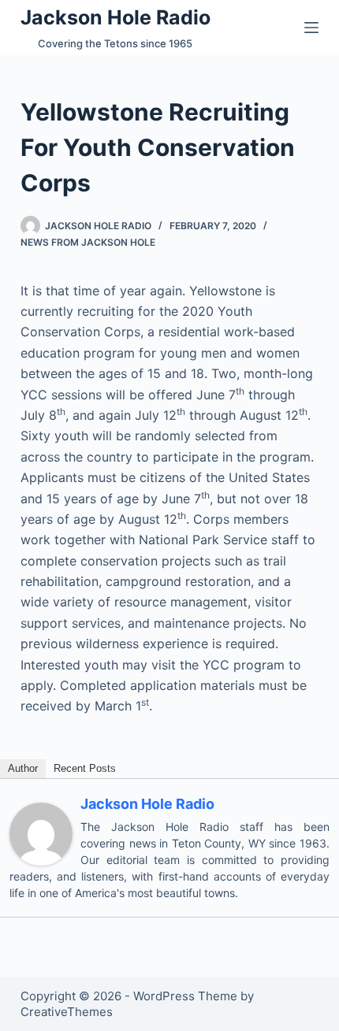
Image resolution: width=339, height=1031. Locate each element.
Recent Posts (85, 768)
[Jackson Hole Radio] (41, 832)
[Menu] (311, 27)
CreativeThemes (66, 1011)
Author (23, 768)
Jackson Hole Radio (115, 17)
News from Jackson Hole (87, 242)
